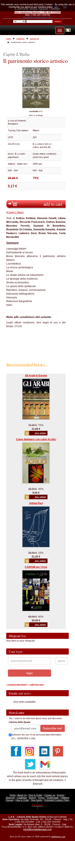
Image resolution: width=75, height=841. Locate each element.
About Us (22, 795)
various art (34, 39)
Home (13, 795)
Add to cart (53, 204)
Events (60, 795)
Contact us (49, 795)
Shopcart (10, 797)
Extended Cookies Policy (57, 800)
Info (56, 7)
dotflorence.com (58, 837)
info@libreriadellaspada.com (37, 17)
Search (32, 797)
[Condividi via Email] (45, 764)
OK (65, 7)
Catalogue (22, 797)
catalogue (20, 39)
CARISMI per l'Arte (36, 567)
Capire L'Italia (15, 212)
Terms (41, 797)
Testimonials (52, 797)
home (8, 39)
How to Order (35, 795)
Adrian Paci (36, 503)
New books (36, 800)
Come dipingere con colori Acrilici (36, 439)
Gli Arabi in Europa (36, 375)
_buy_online (40, 433)
